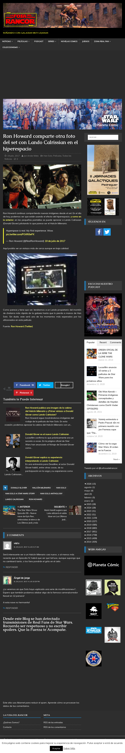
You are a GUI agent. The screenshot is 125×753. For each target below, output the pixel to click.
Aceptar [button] (56, 748)
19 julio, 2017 (13, 156)
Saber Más (69, 748)
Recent (103, 342)
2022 (91, 514)
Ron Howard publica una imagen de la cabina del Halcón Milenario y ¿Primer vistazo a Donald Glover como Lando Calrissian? (49, 411)
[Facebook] (99, 232)
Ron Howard (35, 499)
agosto (89, 487)
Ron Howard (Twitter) (22, 326)
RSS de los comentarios (55, 727)
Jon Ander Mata (31, 156)
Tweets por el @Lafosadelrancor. (101, 468)
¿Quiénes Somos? (11, 722)
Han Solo (48, 156)
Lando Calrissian (14, 499)
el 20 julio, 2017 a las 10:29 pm (27, 582)
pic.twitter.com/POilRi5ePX (20, 234)
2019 (91, 524)
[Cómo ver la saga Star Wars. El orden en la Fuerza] (92, 450)
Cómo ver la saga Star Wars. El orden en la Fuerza (108, 447)
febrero (89, 497)
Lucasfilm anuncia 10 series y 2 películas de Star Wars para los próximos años (101, 374)
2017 (91, 531)
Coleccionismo (10, 47)
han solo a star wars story (20, 493)
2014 (91, 541)
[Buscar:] (103, 137)
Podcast (38, 41)
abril (88, 494)
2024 (91, 507)
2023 (91, 511)
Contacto (7, 727)
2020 (91, 521)
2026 (91, 483)
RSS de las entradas (53, 722)
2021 (91, 517)
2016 (91, 535)
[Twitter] (107, 232)
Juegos (85, 41)
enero (88, 500)
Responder (12, 567)
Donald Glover (19, 488)
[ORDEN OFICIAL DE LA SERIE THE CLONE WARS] (92, 357)
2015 (91, 538)
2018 (91, 528)
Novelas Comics (69, 41)
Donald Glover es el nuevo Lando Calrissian (47, 434)
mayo (88, 490)
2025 (91, 504)
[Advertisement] (62, 76)
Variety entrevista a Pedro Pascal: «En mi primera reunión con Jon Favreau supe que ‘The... (103, 426)
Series (51, 41)
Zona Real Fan (101, 41)
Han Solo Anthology (51, 493)
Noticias (6, 41)
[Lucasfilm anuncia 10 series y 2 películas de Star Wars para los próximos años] (92, 374)
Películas (23, 41)
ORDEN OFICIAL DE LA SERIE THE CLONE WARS (108, 353)
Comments (115, 342)
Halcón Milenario (41, 488)
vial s (16, 543)
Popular (91, 342)
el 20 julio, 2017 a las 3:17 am (26, 547)
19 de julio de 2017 (55, 241)
